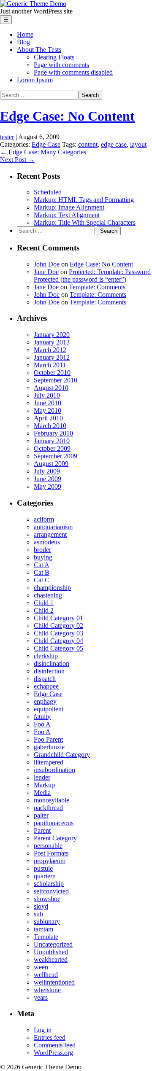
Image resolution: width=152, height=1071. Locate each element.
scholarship (49, 883)
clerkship (46, 655)
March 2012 (50, 349)
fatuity (42, 716)
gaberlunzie (49, 747)
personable (48, 845)
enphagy (45, 701)
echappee (46, 686)
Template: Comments (97, 287)
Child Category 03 (58, 633)
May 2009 (47, 486)
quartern (45, 876)
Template (46, 936)
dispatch (45, 678)
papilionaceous (53, 822)
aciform (44, 519)
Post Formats (51, 853)
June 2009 (47, 478)
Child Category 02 (58, 625)
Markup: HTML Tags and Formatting (84, 199)
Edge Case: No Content (67, 116)
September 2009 (55, 456)
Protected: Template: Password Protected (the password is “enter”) (92, 275)
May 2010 (47, 410)
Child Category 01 (58, 618)
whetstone (47, 989)
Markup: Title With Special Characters (85, 222)
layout (138, 144)
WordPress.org (53, 1052)
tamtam (43, 929)
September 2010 (55, 380)
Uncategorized (53, 944)
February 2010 (53, 433)
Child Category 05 (58, 648)
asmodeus (47, 542)
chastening (48, 595)
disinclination (51, 663)
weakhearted (51, 959)
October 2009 (52, 448)
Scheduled (48, 192)
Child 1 (44, 602)
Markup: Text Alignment (67, 214)
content (88, 144)
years (41, 997)
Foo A (42, 724)
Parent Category (55, 838)
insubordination (54, 769)
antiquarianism (53, 526)
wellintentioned (54, 982)
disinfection (49, 671)
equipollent (48, 709)
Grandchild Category (62, 754)
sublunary (47, 921)
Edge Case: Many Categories (43, 152)
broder (42, 549)
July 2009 (47, 471)
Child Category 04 (58, 640)
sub (38, 914)
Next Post (17, 159)
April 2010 (48, 418)
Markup (44, 784)
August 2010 (51, 387)
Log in (43, 1029)
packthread (48, 807)
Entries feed (49, 1037)
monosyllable (51, 800)
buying (43, 557)
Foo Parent (48, 739)
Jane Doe (46, 271)
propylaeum (49, 860)
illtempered (48, 762)
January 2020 (52, 334)
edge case (114, 144)
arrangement (50, 534)
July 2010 (47, 395)
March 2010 (50, 425)
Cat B (41, 572)
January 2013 (52, 342)
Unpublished (51, 951)
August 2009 (51, 463)
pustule (43, 868)
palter (41, 815)
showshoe (47, 898)
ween (41, 967)
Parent (42, 830)
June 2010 (47, 402)
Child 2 (44, 610)
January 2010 (52, 440)
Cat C (41, 580)
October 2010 (52, 372)
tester (7, 136)
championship (52, 587)
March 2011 (50, 365)
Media (42, 792)
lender (42, 777)
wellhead (46, 974)
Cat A (41, 564)
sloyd (41, 906)
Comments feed (55, 1045)
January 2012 (52, 357)
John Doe (47, 264)
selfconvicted (51, 891)
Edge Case (46, 144)
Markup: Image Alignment (69, 207)
